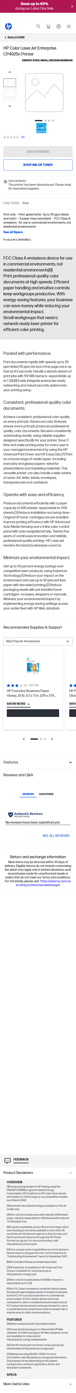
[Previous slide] (9, 72)
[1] (22, 576)
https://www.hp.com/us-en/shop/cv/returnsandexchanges (43, 883)
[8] (15, 381)
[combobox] (38, 641)
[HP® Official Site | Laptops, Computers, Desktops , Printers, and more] (8, 26)
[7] (63, 454)
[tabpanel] (38, 698)
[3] (16, 513)
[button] (38, 628)
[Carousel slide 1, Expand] (44, 92)
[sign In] (59, 26)
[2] (47, 585)
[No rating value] (12, 137)
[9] (51, 270)
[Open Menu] (69, 26)
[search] (38, 26)
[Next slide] (9, 106)
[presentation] (44, 92)
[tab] (28, 794)
